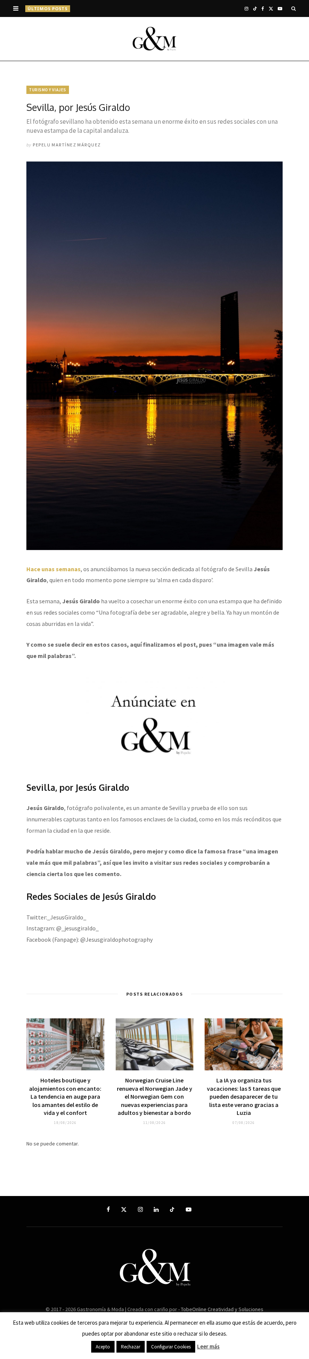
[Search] (293, 8)
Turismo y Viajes (47, 89)
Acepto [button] (103, 1347)
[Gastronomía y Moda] (154, 38)
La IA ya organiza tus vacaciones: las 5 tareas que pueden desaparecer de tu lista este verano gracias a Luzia (148, 8)
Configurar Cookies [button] (171, 1347)
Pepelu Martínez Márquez (67, 145)
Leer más (208, 1346)
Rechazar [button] (130, 1347)
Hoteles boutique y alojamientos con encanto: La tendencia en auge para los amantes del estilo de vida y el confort (65, 1096)
